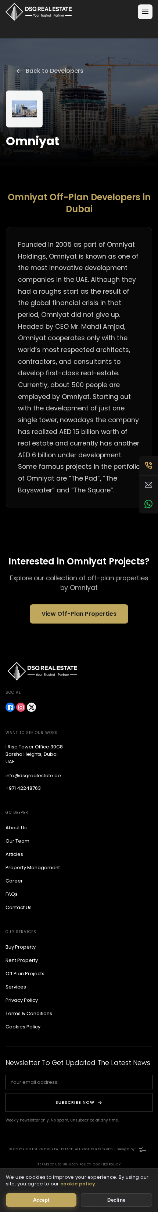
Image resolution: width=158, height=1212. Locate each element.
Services (16, 986)
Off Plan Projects (25, 973)
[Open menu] (145, 11)
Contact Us (19, 907)
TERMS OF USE (49, 1164)
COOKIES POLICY (107, 1164)
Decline (116, 1200)
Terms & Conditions (29, 1013)
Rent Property (22, 960)
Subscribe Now (74, 1102)
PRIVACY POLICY (77, 1164)
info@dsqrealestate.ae (33, 775)
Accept (41, 1200)
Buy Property (21, 946)
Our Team (17, 840)
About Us (16, 827)
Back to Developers (54, 70)
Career (14, 880)
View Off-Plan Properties (79, 614)
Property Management (33, 867)
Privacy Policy (22, 1000)
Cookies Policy (23, 1026)
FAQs (12, 894)
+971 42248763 (23, 788)
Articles (14, 854)
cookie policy (77, 1183)
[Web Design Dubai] (143, 1149)
